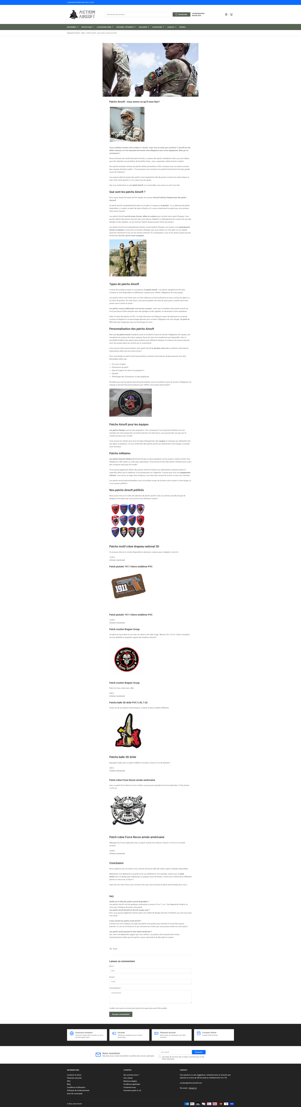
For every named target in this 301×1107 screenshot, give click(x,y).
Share (115, 949)
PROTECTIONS (86, 27)
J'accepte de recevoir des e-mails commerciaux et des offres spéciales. (183, 1058)
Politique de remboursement (78, 1090)
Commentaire (115, 988)
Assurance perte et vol (132, 1090)
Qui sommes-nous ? (131, 1075)
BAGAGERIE (143, 27)
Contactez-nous (129, 1087)
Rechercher (182, 14)
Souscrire (198, 1052)
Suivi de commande (74, 1094)
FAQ (68, 1081)
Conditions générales (131, 1084)
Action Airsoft (77, 1104)
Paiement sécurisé (74, 1078)
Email (112, 977)
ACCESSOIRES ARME (104, 27)
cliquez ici (193, 1088)
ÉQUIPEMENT (71, 27)
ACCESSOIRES (157, 27)
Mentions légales (130, 1081)
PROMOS (182, 27)
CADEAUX (170, 27)
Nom (111, 966)
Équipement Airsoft (73, 33)
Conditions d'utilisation (76, 1087)
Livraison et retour (74, 1075)
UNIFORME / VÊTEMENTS (125, 27)
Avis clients (128, 1078)
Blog (83, 33)
